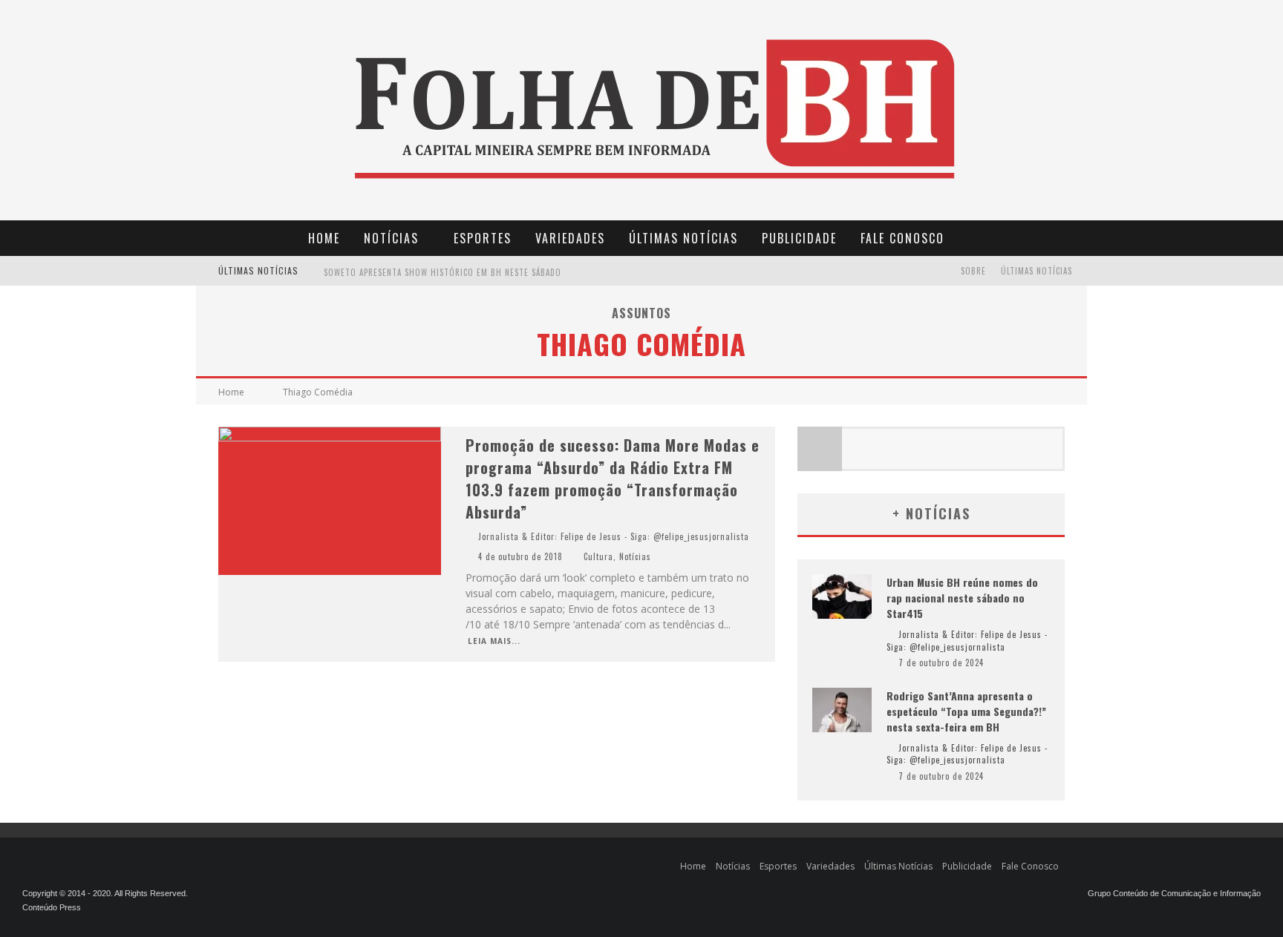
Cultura (598, 556)
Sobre (973, 271)
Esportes (483, 238)
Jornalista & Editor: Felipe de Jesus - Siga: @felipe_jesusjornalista (613, 536)
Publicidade (799, 238)
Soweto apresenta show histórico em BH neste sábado (442, 272)
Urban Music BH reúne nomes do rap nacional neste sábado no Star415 (962, 597)
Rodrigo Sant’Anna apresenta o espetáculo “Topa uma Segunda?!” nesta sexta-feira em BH (966, 711)
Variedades (570, 238)
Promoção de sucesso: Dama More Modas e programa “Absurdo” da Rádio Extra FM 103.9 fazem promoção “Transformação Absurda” (613, 478)
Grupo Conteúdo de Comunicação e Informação (1174, 893)
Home (324, 238)
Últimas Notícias (683, 238)
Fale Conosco (902, 238)
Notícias (391, 238)
